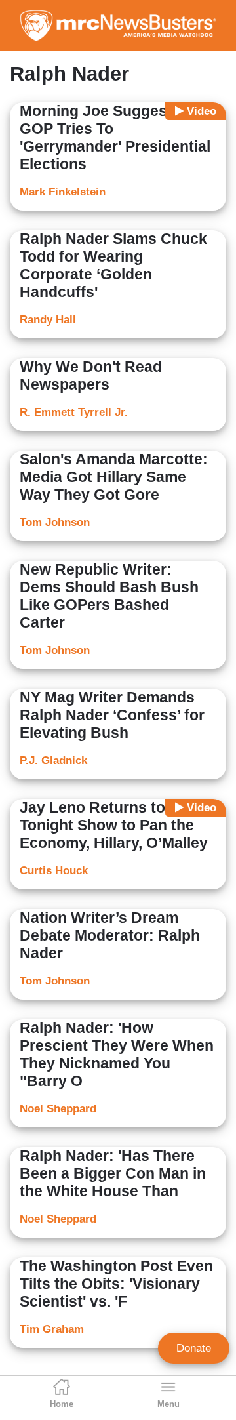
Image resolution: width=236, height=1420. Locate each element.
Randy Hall (48, 320)
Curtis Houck (54, 870)
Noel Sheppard (58, 1109)
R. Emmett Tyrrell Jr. (74, 412)
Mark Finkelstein (63, 192)
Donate (193, 1348)
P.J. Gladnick (53, 760)
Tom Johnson (55, 522)
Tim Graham (52, 1329)
